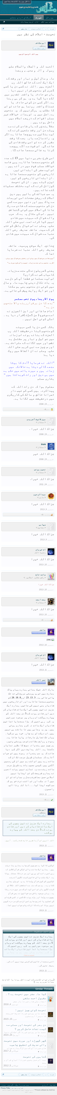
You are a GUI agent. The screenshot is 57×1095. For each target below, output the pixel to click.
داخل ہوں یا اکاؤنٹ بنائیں (17, 1)
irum (43, 444)
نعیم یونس (40, 469)
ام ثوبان (41, 549)
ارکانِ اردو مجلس (20, 17)
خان (44, 1048)
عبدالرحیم (39, 494)
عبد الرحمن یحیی (36, 1060)
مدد (3, 1084)
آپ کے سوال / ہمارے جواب (20, 1048)
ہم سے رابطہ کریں (18, 1084)
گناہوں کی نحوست (34, 1056)
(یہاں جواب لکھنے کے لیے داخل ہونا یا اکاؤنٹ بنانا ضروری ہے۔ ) (28, 980)
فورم (39, 17)
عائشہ (42, 630)
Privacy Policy (5, 1088)
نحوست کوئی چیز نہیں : (30, 1010)
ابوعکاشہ (40, 43)
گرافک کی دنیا (12, 1032)
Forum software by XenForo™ (44, 1090)
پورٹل (50, 17)
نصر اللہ (41, 680)
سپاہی (42, 524)
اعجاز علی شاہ (38, 1001)
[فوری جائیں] (3, 29)
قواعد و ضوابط (17, 1088)
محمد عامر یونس (37, 1013)
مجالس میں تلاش (48, 22)
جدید (53, 1084)
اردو (45, 1084)
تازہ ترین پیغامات (29, 22)
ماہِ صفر (17, 1001)
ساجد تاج (41, 574)
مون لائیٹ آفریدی (36, 419)
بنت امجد (41, 599)
